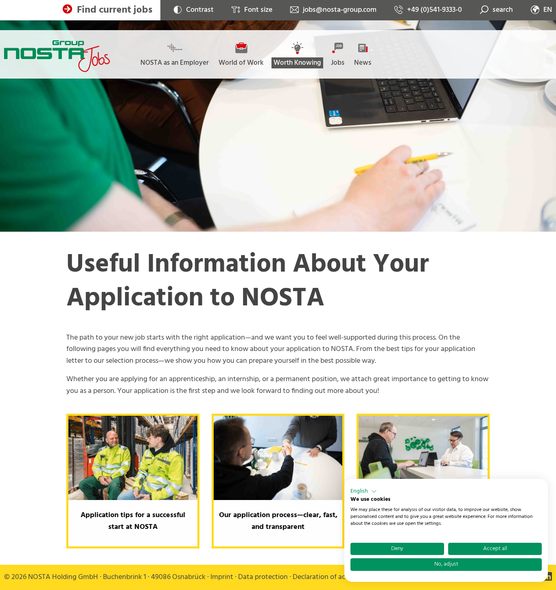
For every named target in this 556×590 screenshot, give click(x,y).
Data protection (263, 577)
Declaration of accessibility (334, 577)
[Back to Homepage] (57, 56)
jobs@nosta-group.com (340, 10)
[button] (363, 491)
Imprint (221, 577)
